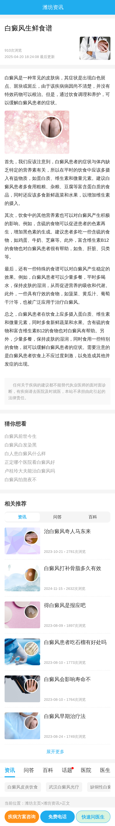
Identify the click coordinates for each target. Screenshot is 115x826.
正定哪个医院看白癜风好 (30, 462)
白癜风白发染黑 (21, 445)
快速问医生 (93, 817)
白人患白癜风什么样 (25, 453)
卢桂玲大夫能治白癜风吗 (30, 470)
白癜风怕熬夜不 (21, 479)
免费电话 (57, 816)
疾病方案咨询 (22, 816)
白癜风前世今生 (21, 436)
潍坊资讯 (52, 803)
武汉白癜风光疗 (64, 787)
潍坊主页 (34, 803)
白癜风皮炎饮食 (23, 787)
